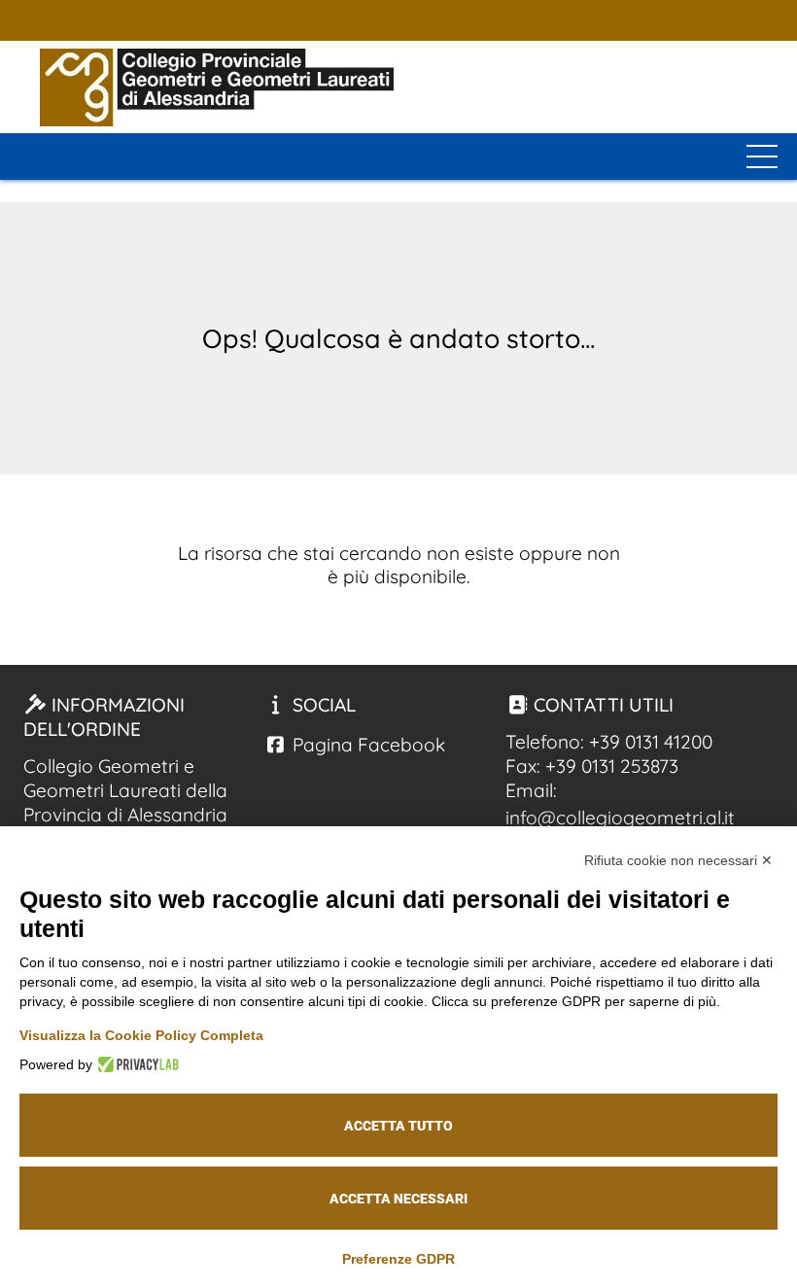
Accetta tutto (398, 1125)
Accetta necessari (398, 1198)
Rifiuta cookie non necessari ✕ (678, 860)
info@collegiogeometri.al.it (620, 817)
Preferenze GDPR (398, 1259)
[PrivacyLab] (135, 1064)
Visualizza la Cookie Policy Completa (141, 1035)
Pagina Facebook (366, 744)
